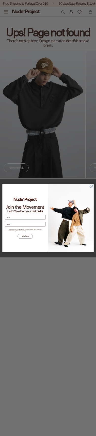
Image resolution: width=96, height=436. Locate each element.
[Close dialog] (91, 186)
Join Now (25, 236)
